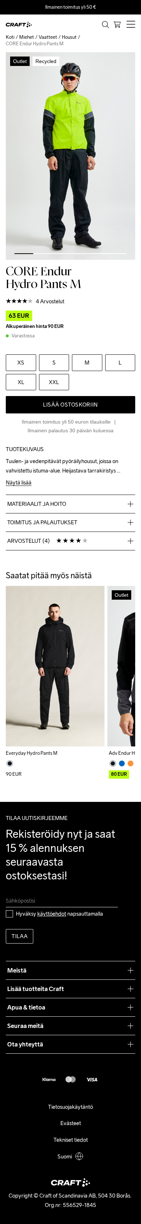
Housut (69, 37)
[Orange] (130, 763)
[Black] (10, 763)
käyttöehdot (51, 913)
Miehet (26, 37)
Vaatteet (48, 37)
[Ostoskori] (117, 24)
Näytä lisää (18, 483)
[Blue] (121, 763)
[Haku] (105, 24)
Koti (10, 37)
